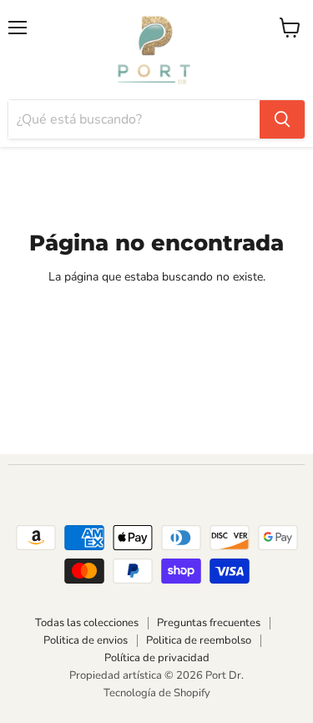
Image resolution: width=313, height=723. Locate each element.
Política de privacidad (157, 657)
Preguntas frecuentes (208, 622)
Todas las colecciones (87, 622)
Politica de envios (85, 640)
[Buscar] (282, 119)
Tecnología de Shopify (156, 692)
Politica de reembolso (198, 640)
